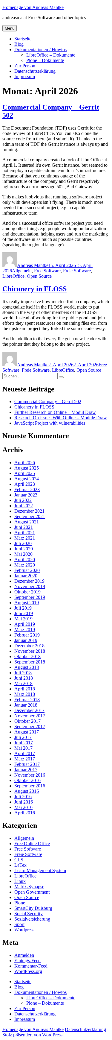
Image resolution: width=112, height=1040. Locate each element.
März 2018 (24, 694)
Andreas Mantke (32, 265)
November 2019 (29, 586)
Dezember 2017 (29, 710)
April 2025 (24, 473)
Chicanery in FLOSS (34, 289)
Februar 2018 (27, 699)
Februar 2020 (27, 570)
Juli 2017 (23, 737)
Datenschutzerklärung (35, 71)
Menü (9, 28)
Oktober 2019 (27, 591)
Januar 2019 (25, 640)
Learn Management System (40, 870)
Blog (19, 44)
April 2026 (24, 462)
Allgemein (22, 270)
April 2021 (24, 532)
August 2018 (26, 667)
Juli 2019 (23, 608)
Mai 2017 (23, 748)
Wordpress (24, 929)
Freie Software (77, 270)
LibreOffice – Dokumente (50, 54)
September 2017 (29, 726)
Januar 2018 (25, 704)
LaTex (20, 865)
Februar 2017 (27, 764)
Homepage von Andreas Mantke (33, 7)
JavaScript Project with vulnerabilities (49, 423)
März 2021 (24, 538)
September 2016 (29, 785)
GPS (18, 859)
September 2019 (29, 597)
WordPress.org (28, 971)
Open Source (39, 276)
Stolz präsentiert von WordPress (32, 1034)
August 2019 (26, 602)
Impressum (24, 76)
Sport (19, 924)
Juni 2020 (23, 548)
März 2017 (24, 758)
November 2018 (29, 651)
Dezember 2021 (29, 511)
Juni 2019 (23, 613)
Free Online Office (32, 843)
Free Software (47, 270)
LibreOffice (13, 276)
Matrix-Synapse (29, 886)
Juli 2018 (23, 672)
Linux (20, 881)
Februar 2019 (27, 634)
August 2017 (26, 731)
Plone (19, 902)
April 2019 (24, 624)
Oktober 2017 (27, 721)
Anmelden (24, 955)
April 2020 (24, 559)
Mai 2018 (23, 683)
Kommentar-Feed (30, 965)
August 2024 (26, 478)
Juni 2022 (23, 505)
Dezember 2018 (29, 645)
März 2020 (24, 564)
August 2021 (26, 521)
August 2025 (26, 467)
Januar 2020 (25, 575)
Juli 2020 (23, 543)
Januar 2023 (25, 494)
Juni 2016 (23, 801)
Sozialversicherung (32, 918)
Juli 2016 (23, 796)
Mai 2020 (23, 554)
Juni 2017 (23, 742)
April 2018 (24, 688)
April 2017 (24, 753)
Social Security (28, 913)
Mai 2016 (23, 807)
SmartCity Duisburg (33, 908)
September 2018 (29, 661)
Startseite (22, 38)
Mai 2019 (23, 618)
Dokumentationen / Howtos (40, 49)
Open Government (32, 892)
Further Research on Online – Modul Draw (55, 412)
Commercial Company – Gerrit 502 (47, 401)
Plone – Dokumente (45, 60)
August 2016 (26, 791)
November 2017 (29, 715)
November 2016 (29, 775)
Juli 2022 (23, 500)
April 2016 (24, 812)
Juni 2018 (23, 678)
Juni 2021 (23, 527)
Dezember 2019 (29, 581)
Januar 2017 (25, 769)
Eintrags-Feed (27, 960)
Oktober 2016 (27, 780)
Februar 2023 (27, 489)
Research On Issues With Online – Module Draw (60, 417)
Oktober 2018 (27, 656)
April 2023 (24, 484)
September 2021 (29, 516)
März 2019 (24, 629)
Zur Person (24, 65)
